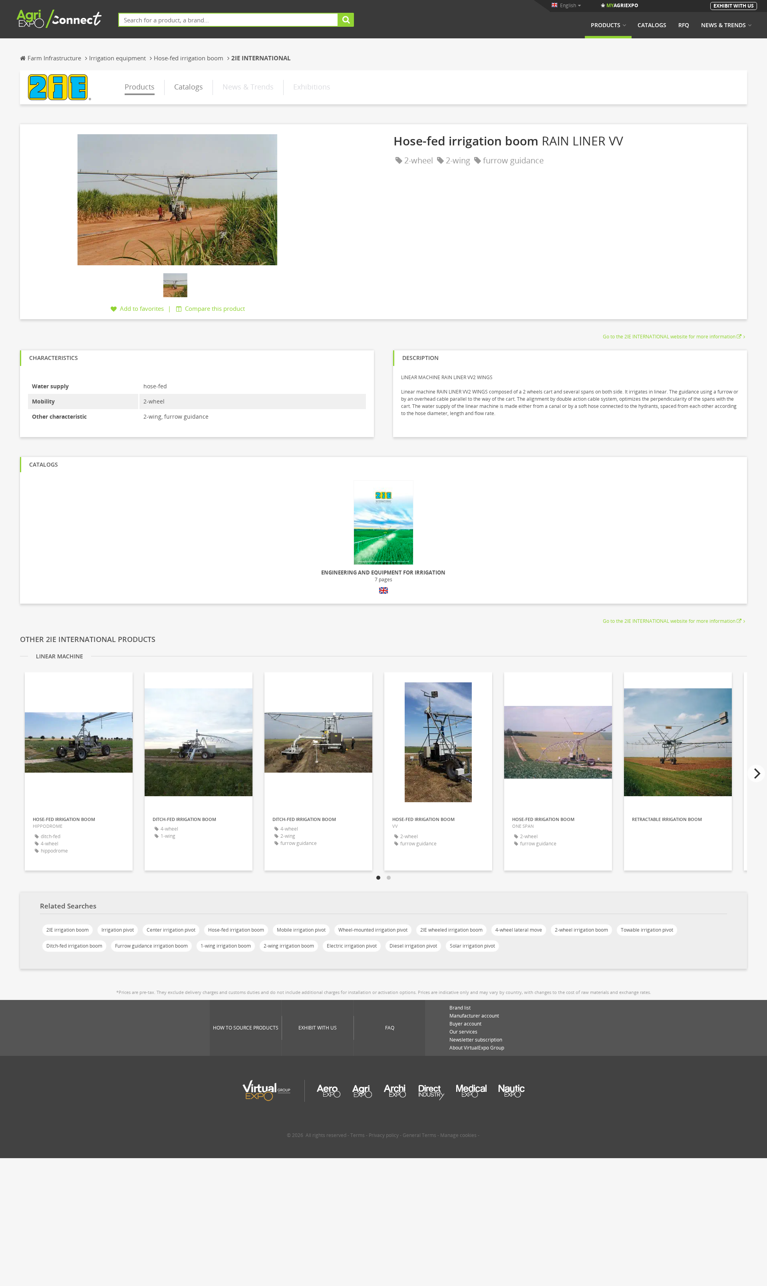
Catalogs (652, 25)
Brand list (460, 1007)
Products (605, 25)
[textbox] (228, 20)
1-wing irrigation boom (226, 945)
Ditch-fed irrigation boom (74, 945)
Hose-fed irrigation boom (236, 929)
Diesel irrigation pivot (413, 945)
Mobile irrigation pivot (301, 929)
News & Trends (723, 25)
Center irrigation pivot (171, 929)
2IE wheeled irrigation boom (451, 929)
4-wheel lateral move (518, 929)
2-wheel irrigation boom (581, 929)
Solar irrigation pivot (472, 945)
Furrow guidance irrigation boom (151, 945)
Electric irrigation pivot (352, 945)
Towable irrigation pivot (647, 929)
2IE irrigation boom (67, 929)
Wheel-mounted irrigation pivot (372, 929)
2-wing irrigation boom (289, 945)
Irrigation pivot (117, 929)
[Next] (756, 773)
